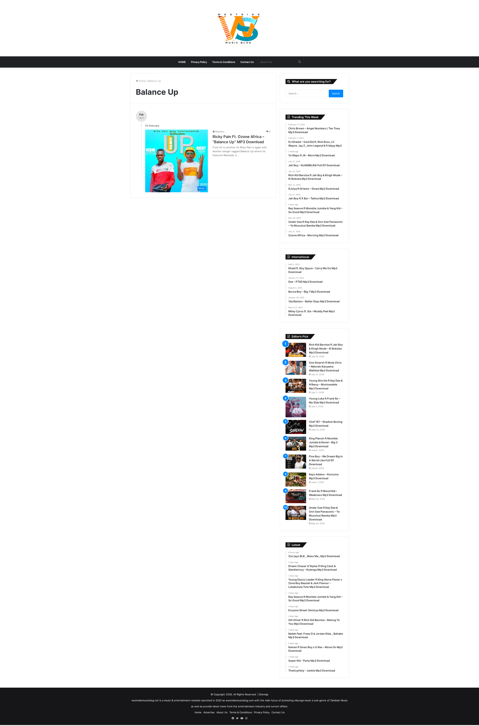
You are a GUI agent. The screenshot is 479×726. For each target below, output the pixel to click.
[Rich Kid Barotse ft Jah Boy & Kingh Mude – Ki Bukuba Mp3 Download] (296, 350)
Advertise (209, 712)
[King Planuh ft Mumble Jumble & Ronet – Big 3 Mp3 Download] (296, 444)
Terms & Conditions (223, 61)
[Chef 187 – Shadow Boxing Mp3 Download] (296, 427)
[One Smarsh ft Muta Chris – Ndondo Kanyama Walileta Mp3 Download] (296, 368)
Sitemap (263, 694)
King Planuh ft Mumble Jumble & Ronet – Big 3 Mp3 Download (323, 442)
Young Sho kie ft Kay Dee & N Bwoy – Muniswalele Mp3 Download (326, 384)
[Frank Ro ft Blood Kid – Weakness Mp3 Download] (296, 496)
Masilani (219, 131)
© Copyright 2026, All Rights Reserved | (235, 694)
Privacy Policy (199, 61)
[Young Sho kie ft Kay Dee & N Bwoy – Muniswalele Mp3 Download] (296, 386)
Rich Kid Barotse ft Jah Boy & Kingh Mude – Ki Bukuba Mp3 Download (326, 348)
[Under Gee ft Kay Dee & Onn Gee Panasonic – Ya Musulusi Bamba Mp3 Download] (296, 513)
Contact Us (247, 61)
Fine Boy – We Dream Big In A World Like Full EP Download (326, 460)
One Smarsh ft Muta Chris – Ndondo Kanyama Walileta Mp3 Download (325, 366)
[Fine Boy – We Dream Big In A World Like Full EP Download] (296, 462)
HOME (182, 61)
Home (142, 80)
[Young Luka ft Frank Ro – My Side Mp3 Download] (296, 407)
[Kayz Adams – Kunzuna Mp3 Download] (296, 480)
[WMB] (239, 28)
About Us (222, 712)
